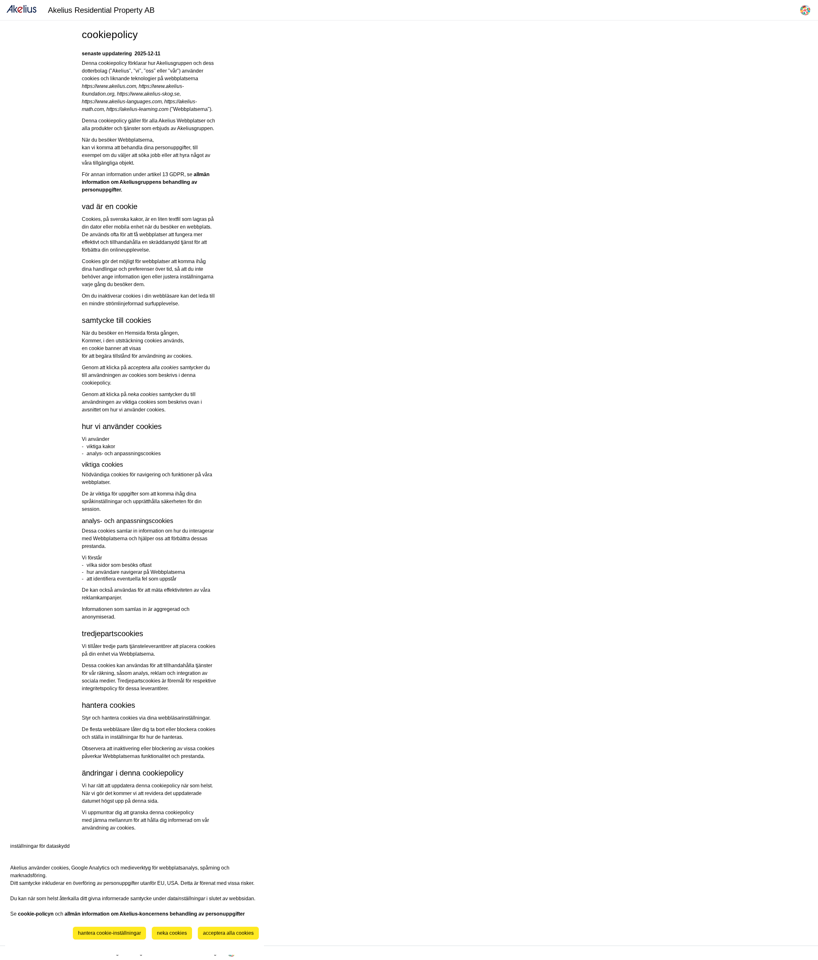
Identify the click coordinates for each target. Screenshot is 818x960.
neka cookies (172, 933)
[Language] (805, 10)
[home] (21, 10)
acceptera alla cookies (228, 933)
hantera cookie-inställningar (109, 933)
